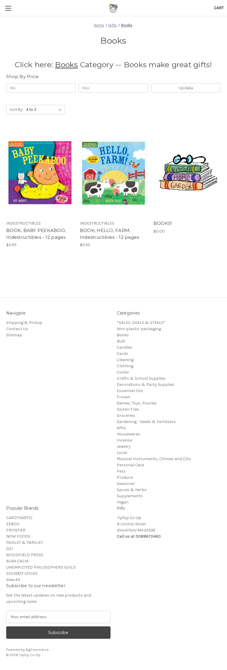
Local (122, 452)
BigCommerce (37, 650)
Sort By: (16, 109)
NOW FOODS (18, 536)
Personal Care (130, 464)
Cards (122, 353)
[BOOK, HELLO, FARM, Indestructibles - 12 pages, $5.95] (113, 173)
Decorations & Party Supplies (145, 384)
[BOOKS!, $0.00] (187, 173)
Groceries (126, 415)
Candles (124, 347)
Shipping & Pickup (24, 322)
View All (13, 579)
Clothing (125, 365)
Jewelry (124, 446)
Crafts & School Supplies (141, 378)
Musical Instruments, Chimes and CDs (154, 458)
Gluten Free (128, 409)
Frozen (123, 396)
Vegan (123, 502)
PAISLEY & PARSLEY (24, 542)
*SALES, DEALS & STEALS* (141, 322)
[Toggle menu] (8, 8)
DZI (9, 548)
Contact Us (17, 328)
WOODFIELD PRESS (24, 554)
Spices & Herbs (132, 489)
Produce (125, 477)
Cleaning (125, 359)
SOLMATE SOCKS (22, 573)
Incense (124, 440)
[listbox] (45, 109)
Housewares (128, 434)
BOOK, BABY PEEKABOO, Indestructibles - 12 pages (36, 234)
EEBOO (13, 523)
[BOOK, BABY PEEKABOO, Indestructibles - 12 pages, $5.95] (40, 173)
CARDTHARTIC (19, 517)
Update (186, 87)
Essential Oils (130, 390)
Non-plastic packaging (139, 328)
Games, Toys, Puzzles (137, 403)
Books (66, 64)
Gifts (121, 427)
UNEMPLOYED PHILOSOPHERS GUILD (41, 567)
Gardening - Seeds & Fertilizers (146, 421)
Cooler (123, 372)
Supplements (130, 495)
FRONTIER (15, 530)
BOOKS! (162, 223)
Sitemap (14, 335)
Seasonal (125, 483)
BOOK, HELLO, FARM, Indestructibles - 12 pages (109, 234)
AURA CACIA (17, 561)
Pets (121, 471)
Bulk (121, 341)
